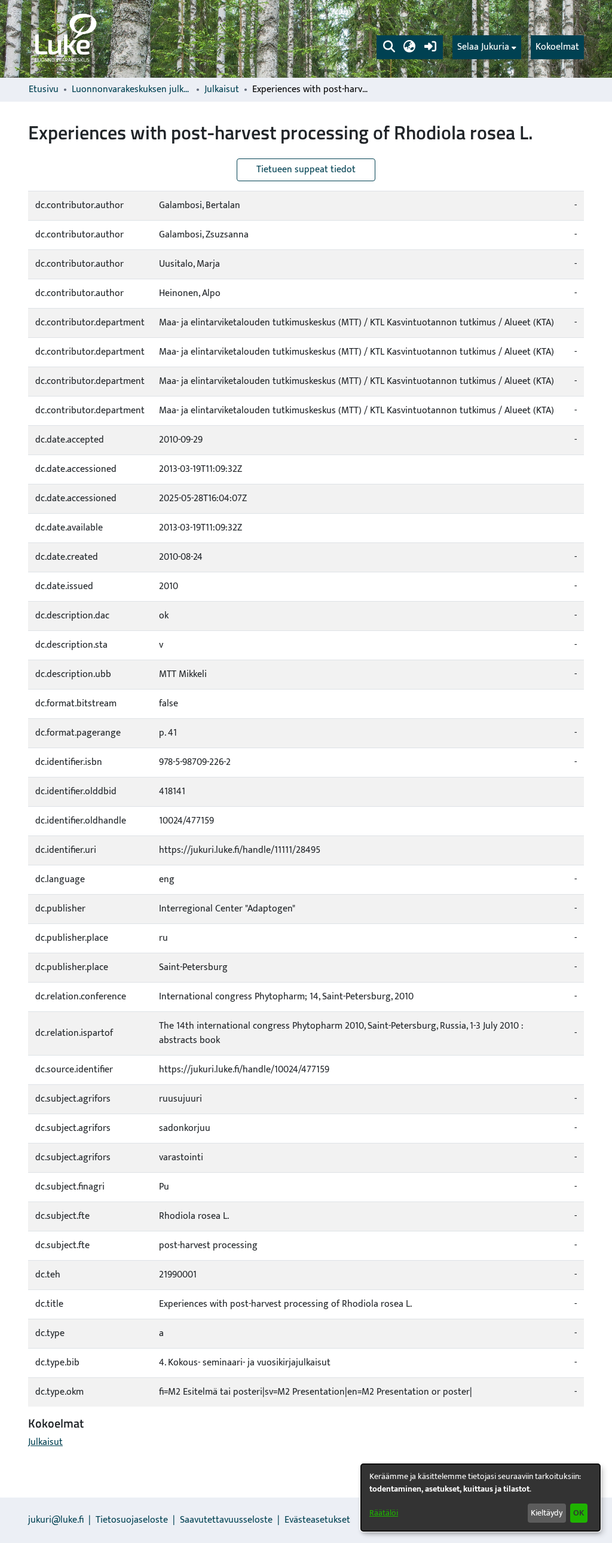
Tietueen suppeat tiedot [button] (306, 169)
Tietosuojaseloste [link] (132, 1520)
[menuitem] (486, 47)
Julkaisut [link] (221, 90)
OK (578, 1513)
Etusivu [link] (44, 90)
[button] (388, 47)
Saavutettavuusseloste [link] (226, 1520)
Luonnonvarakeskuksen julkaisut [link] (131, 90)
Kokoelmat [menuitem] (557, 47)
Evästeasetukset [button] (317, 1520)
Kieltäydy (546, 1513)
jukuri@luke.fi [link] (56, 1520)
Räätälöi (383, 1513)
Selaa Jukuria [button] (483, 47)
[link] (64, 39)
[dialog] (480, 1497)
